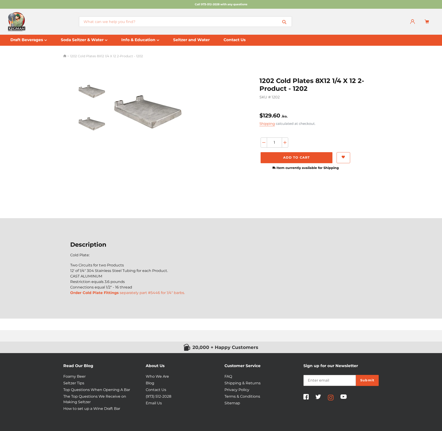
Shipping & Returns (242, 383)
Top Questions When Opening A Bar (96, 390)
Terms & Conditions (242, 396)
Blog (150, 383)
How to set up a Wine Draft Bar (91, 408)
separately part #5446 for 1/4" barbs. (127, 293)
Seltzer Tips (73, 383)
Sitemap (232, 403)
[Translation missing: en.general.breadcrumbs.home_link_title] (65, 56)
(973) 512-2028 (158, 396)
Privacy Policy (236, 390)
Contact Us (156, 390)
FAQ (228, 376)
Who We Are (157, 376)
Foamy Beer (74, 376)
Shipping (267, 123)
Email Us (154, 403)
